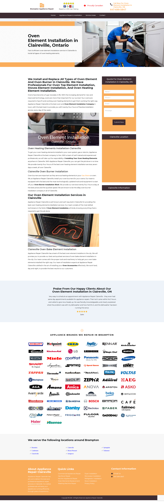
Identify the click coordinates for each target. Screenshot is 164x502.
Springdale (106, 447)
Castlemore (35, 450)
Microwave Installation (93, 476)
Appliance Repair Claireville (42, 20)
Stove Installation (91, 481)
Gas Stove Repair (64, 476)
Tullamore (106, 450)
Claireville (71, 447)
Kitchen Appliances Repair (67, 478)
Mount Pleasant (72, 450)
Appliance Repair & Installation (70, 15)
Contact (102, 15)
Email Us (117, 473)
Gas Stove (86, 175)
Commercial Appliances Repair (69, 473)
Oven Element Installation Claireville (64, 20)
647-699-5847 (118, 9)
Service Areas (91, 15)
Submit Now (119, 122)
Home (53, 15)
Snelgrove (71, 453)
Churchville (35, 453)
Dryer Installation (91, 473)
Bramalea (34, 447)
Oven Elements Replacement (69, 481)
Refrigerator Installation (93, 478)
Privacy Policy (89, 483)
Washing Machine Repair (67, 483)
